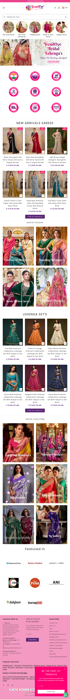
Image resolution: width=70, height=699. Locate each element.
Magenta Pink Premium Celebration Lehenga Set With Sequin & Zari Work (35, 398)
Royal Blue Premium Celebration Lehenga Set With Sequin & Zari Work (57, 398)
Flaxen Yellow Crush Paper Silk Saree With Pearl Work (13, 203)
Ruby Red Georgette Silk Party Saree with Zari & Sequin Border (35, 159)
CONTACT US (53, 623)
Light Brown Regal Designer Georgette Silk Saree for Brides (57, 159)
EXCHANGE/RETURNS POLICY (57, 634)
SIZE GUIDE (52, 654)
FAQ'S (51, 628)
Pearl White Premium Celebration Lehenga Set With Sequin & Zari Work (57, 352)
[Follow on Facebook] (3, 685)
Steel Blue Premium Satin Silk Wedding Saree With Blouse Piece (35, 205)
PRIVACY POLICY (54, 631)
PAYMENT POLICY (54, 637)
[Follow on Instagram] (8, 685)
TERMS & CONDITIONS (55, 645)
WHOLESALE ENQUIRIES (55, 648)
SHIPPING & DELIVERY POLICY (57, 640)
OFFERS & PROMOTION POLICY (58, 643)
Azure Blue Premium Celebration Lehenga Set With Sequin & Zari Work (13, 398)
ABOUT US (52, 626)
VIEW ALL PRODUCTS (35, 216)
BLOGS (51, 651)
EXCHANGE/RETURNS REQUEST (58, 657)
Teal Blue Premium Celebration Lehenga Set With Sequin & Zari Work (13, 352)
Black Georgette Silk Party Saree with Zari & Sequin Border (13, 159)
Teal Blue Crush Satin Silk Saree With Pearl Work (57, 203)
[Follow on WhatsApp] (12, 685)
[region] (35, 52)
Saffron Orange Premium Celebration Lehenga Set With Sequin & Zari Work (35, 352)
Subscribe (51, 691)
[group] (35, 52)
